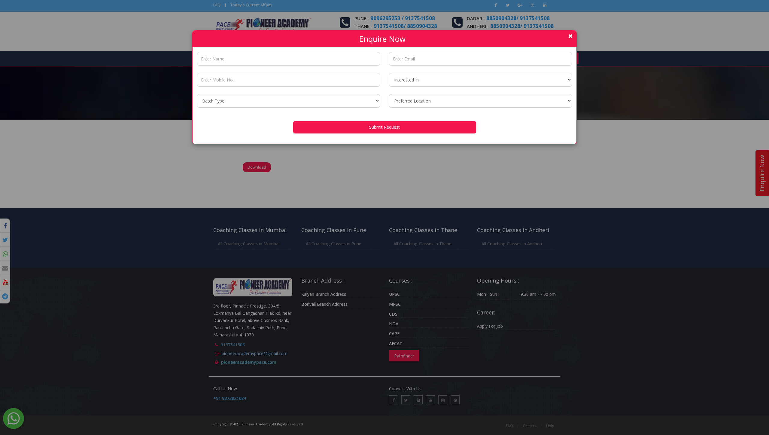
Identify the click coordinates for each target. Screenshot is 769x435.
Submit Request (384, 127)
